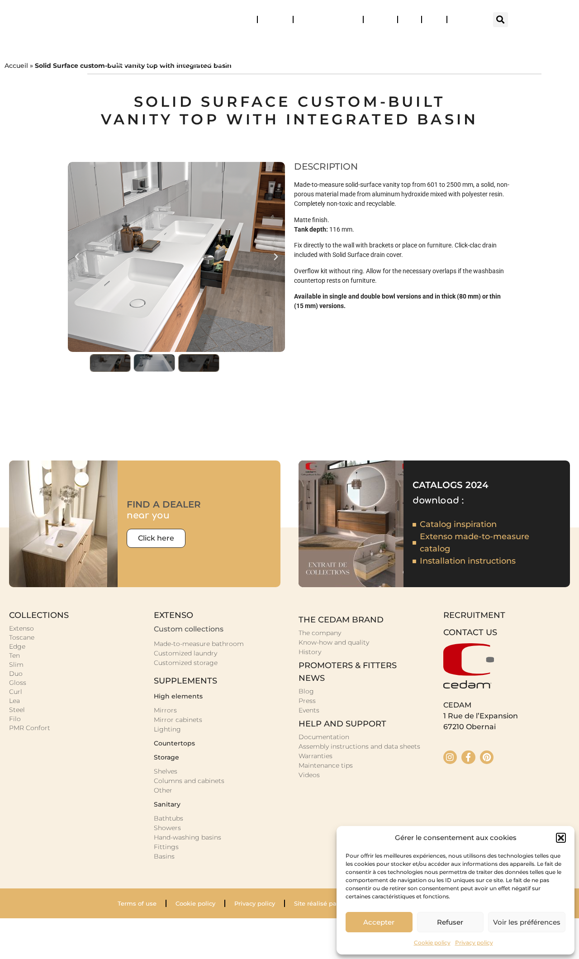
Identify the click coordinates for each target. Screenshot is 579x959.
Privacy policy (474, 942)
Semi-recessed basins (478, 63)
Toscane (21, 637)
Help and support (324, 19)
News (376, 19)
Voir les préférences (526, 922)
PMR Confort (29, 728)
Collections (126, 42)
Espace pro (468, 19)
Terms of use (137, 903)
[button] (560, 837)
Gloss (17, 683)
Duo (16, 673)
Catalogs (239, 19)
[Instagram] (450, 757)
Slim (16, 664)
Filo (15, 719)
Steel (17, 710)
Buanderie (298, 42)
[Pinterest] (487, 757)
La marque (506, 42)
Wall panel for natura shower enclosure (197, 63)
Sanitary (364, 42)
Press (434, 19)
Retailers (275, 19)
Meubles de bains (213, 42)
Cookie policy (432, 942)
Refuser (450, 922)
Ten (14, 655)
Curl (15, 692)
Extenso (21, 628)
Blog (410, 19)
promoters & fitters (348, 665)
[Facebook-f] (468, 757)
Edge (17, 646)
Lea (14, 701)
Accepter (378, 922)
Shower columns (361, 63)
